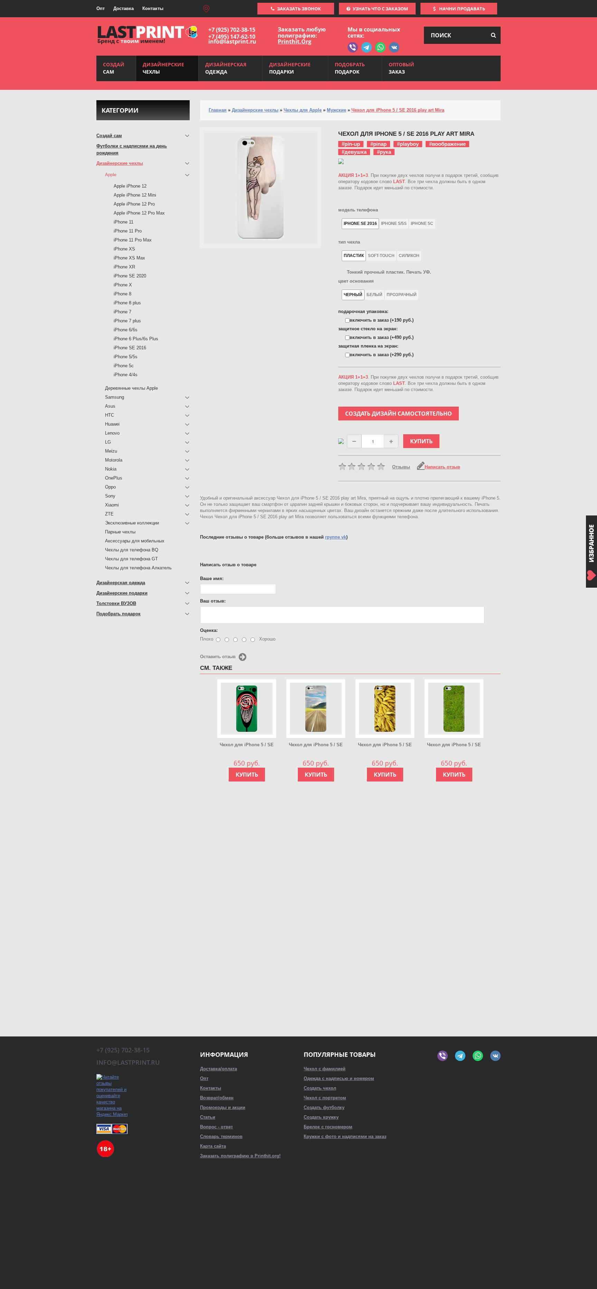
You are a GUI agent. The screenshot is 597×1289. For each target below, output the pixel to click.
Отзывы (401, 467)
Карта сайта (213, 1146)
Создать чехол (320, 1088)
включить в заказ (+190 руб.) (382, 320)
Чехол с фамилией (324, 1068)
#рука (384, 152)
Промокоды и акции (222, 1107)
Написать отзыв (442, 467)
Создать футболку (324, 1107)
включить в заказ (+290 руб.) (382, 354)
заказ (401, 68)
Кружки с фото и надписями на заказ (345, 1136)
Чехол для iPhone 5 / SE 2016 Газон (454, 745)
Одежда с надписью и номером (339, 1078)
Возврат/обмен (217, 1097)
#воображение (447, 144)
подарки (290, 68)
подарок (350, 68)
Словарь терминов (221, 1136)
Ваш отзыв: (213, 601)
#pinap (378, 144)
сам (113, 68)
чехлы (163, 68)
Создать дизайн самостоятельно (398, 413)
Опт (100, 8)
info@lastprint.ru (232, 41)
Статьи (207, 1117)
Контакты (152, 8)
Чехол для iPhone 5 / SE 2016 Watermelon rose (247, 745)
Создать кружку (321, 1117)
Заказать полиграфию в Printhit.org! (240, 1155)
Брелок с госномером (328, 1126)
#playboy (408, 144)
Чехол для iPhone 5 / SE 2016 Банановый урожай (385, 745)
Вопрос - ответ (216, 1126)
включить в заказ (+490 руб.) (382, 337)
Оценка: (209, 630)
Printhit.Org (294, 41)
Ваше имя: (212, 578)
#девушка (354, 152)
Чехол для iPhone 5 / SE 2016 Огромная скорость (315, 745)
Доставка (123, 8)
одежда (225, 68)
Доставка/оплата (218, 1068)
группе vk (335, 537)
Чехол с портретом (325, 1097)
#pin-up (351, 144)
